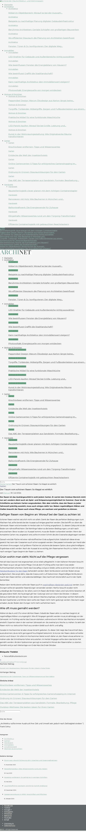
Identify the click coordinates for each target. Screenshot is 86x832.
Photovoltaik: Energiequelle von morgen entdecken (34, 90)
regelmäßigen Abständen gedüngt (57, 585)
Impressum (9, 824)
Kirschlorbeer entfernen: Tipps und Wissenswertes (34, 147)
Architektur (9, 7)
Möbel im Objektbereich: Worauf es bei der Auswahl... (22, 247)
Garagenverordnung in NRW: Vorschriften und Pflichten (25, 794)
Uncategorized (10, 747)
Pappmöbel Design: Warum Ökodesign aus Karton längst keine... (27, 233)
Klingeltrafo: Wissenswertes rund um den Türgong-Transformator (42, 216)
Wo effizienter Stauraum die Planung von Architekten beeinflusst (41, 38)
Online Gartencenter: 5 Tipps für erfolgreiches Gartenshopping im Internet (38, 694)
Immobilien (9, 51)
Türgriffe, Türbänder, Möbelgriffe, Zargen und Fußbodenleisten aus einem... (31, 239)
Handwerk (8, 185)
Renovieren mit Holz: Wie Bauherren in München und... (22, 237)
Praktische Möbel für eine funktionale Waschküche (34, 117)
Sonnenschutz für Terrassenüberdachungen (18, 241)
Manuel (7, 493)
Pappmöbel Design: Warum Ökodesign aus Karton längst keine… (41, 100)
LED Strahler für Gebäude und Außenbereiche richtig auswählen (41, 57)
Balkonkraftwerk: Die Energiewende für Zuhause (33, 207)
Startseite (8, 5)
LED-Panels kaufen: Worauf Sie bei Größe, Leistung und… (37, 126)
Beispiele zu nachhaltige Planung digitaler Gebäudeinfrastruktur (41, 21)
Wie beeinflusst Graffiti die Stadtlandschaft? (30, 73)
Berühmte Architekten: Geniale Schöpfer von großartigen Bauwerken (43, 29)
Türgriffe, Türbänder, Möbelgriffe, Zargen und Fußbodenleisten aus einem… (46, 109)
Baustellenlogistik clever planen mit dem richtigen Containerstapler (42, 191)
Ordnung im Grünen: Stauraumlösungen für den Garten (36, 172)
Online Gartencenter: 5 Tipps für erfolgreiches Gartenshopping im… (42, 163)
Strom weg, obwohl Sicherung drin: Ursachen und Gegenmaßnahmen (30, 760)
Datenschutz (9, 826)
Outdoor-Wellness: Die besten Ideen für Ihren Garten (27, 707)
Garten (7, 141)
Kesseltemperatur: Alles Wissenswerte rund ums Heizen (25, 769)
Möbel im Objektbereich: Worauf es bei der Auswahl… (35, 13)
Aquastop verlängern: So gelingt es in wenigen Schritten (25, 777)
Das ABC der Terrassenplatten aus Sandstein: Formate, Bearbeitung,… (43, 180)
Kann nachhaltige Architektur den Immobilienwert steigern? (39, 82)
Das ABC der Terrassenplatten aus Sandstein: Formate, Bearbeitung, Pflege (38, 703)
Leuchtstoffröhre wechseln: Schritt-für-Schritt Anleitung (25, 786)
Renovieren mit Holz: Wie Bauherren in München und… (36, 199)
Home (2, 484)
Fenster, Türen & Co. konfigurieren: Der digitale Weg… (35, 46)
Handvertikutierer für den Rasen (14, 571)
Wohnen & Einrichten (13, 94)
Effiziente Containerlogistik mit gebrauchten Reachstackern (38, 224)
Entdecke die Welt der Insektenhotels (27, 155)
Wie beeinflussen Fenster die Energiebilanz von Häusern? (37, 65)
